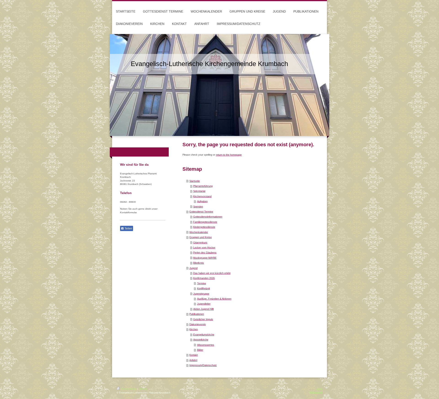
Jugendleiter (204, 303)
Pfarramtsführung (203, 186)
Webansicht (315, 392)
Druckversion (129, 389)
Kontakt (193, 355)
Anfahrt (193, 360)
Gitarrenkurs (200, 242)
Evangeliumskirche (203, 334)
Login (319, 388)
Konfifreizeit (203, 288)
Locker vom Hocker (204, 247)
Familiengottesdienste (205, 222)
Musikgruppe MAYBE (205, 257)
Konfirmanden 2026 (204, 278)
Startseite (194, 181)
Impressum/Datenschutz (203, 365)
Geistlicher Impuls (203, 319)
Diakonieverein (197, 324)
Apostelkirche (200, 339)
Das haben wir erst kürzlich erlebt (211, 273)
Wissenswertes (205, 344)
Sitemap (143, 389)
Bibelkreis (198, 262)
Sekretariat (199, 191)
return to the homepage (229, 154)
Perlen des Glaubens (205, 252)
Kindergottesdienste (204, 227)
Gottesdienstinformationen (207, 216)
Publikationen (196, 314)
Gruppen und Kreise (200, 237)
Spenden (198, 206)
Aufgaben (202, 201)
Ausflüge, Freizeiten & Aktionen (214, 298)
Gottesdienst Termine (201, 211)
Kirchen (193, 329)
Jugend (193, 268)
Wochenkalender (198, 232)
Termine (201, 283)
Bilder (200, 349)
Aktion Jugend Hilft (203, 309)
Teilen (128, 228)
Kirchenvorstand (202, 196)
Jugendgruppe (201, 293)
